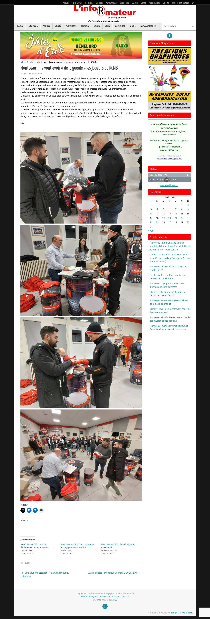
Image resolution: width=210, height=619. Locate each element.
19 (163, 218)
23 (188, 218)
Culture (135, 3)
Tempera (175, 612)
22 (182, 218)
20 (169, 218)
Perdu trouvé (111, 3)
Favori (27, 563)
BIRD (114, 600)
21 (175, 218)
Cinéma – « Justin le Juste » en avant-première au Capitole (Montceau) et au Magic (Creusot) (170, 258)
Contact (125, 596)
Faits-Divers (77, 3)
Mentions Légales (89, 596)
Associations (154, 3)
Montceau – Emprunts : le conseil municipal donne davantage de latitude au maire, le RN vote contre (170, 246)
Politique (89, 3)
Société (99, 3)
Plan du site (104, 596)
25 (157, 222)
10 (151, 213)
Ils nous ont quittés (180, 3)
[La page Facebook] (169, 35)
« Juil (150, 230)
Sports (166, 3)
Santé (143, 3)
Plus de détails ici (169, 185)
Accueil (66, 3)
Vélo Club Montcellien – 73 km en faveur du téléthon (45, 574)
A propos (116, 596)
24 (151, 222)
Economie (124, 3)
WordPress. (187, 612)
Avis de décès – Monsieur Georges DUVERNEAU (113, 572)
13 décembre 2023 (33, 73)
